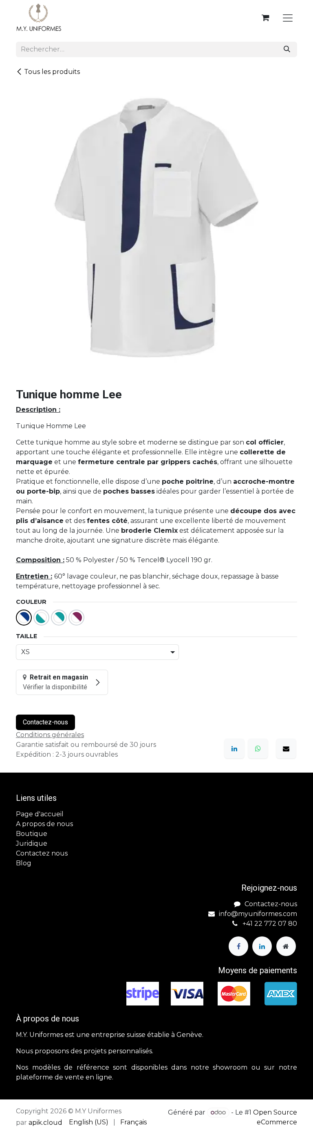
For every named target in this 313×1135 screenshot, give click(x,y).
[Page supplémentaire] (286, 946)
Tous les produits (52, 72)
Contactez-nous (45, 722)
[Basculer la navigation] (287, 18)
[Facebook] (238, 946)
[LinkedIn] (234, 748)
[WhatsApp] (258, 748)
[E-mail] (286, 748)
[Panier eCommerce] (265, 17)
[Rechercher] (287, 49)
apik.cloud (45, 1122)
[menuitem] (88, 1122)
